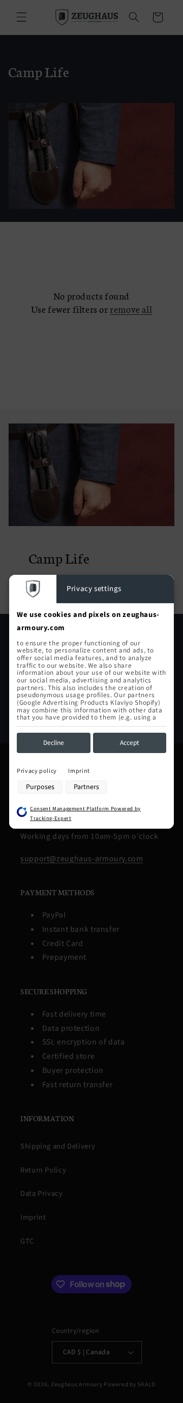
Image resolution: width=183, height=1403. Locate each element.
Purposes (40, 787)
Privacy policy (37, 771)
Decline (53, 742)
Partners (86, 787)
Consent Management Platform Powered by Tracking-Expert (85, 813)
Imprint (78, 771)
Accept (129, 742)
